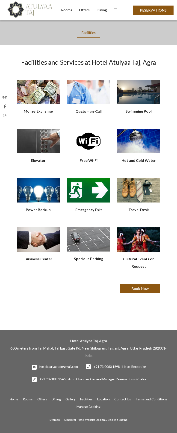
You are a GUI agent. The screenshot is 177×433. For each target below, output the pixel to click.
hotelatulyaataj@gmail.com (58, 367)
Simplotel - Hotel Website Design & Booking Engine (95, 419)
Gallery (70, 399)
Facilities (88, 32)
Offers (84, 10)
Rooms (66, 10)
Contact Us (122, 399)
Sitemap (55, 419)
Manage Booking (88, 406)
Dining (102, 10)
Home (14, 399)
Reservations (153, 10)
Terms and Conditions (151, 399)
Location (103, 399)
